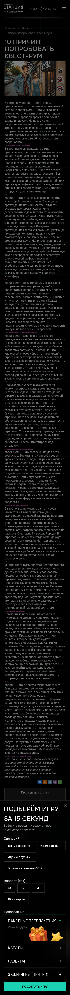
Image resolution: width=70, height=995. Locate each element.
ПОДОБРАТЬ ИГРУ (35, 987)
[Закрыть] (65, 806)
